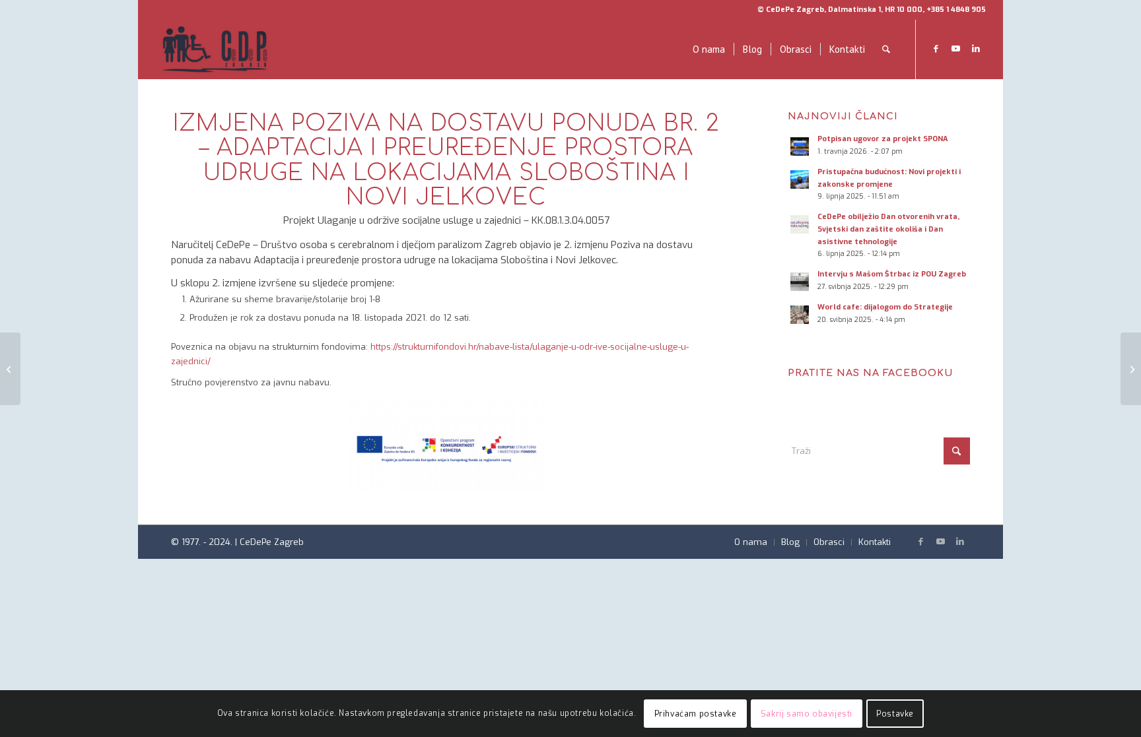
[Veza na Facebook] (936, 49)
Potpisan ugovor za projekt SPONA (882, 139)
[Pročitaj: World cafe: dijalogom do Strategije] (800, 315)
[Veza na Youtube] (956, 49)
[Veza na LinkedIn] (976, 49)
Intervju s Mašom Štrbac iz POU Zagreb (891, 274)
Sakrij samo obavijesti (806, 714)
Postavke (895, 714)
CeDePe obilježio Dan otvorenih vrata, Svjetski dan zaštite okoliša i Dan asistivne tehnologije (888, 229)
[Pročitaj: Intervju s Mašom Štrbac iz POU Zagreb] (800, 282)
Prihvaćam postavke (695, 714)
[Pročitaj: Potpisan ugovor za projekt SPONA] (800, 146)
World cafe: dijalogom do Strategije (885, 307)
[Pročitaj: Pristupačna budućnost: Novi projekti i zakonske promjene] (800, 179)
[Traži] (886, 49)
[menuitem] (709, 49)
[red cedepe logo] (214, 49)
